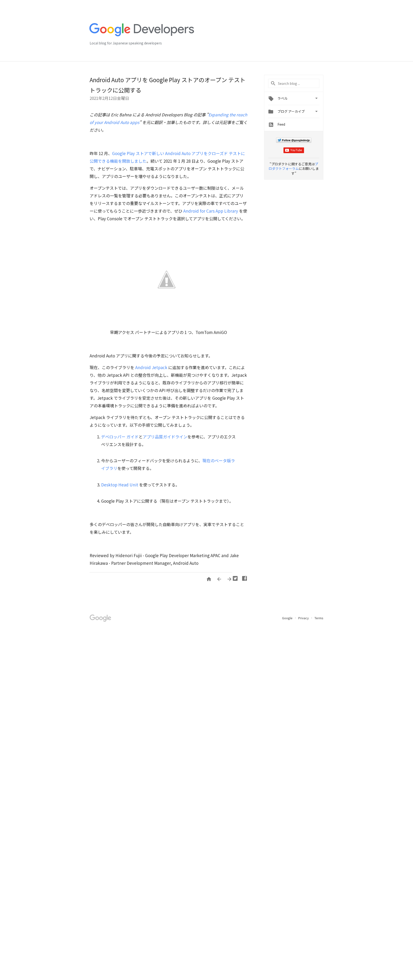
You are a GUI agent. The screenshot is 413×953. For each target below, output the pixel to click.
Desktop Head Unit (119, 485)
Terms (319, 618)
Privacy (304, 618)
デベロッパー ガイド (120, 437)
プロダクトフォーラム (293, 166)
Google (287, 618)
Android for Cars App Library (210, 211)
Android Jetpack (151, 367)
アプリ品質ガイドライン (165, 437)
